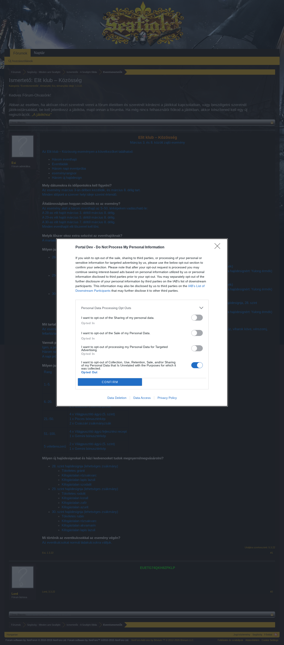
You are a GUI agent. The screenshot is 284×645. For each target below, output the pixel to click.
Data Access (142, 398)
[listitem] (142, 307)
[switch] (197, 318)
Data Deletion (116, 398)
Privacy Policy (167, 398)
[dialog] (142, 322)
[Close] (219, 247)
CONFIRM (110, 382)
